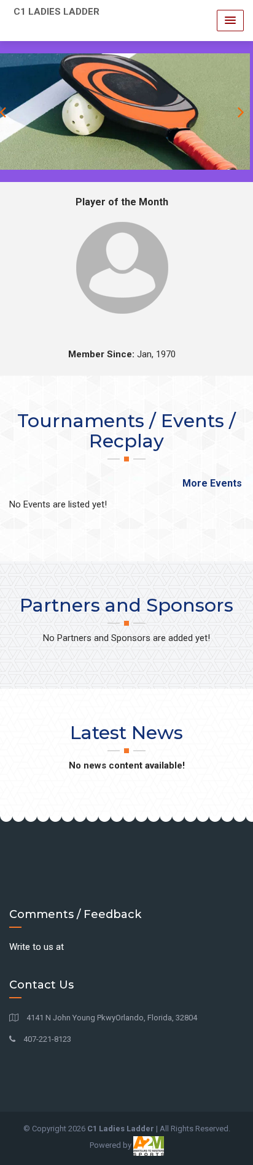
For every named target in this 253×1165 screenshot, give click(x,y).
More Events (212, 483)
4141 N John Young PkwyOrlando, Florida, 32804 (111, 1017)
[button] (230, 20)
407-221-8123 (46, 1039)
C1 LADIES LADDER (56, 11)
